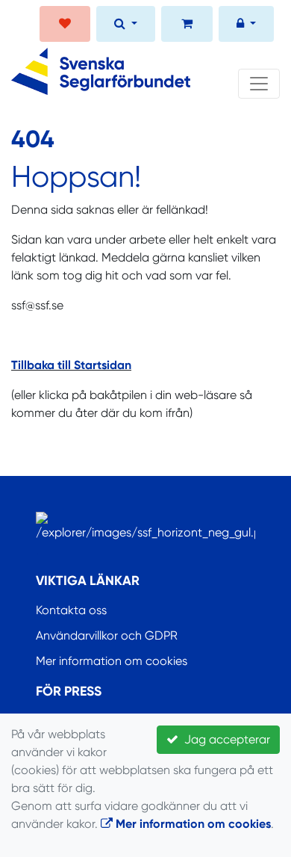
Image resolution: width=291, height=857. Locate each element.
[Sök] (125, 25)
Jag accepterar (224, 739)
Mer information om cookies (111, 661)
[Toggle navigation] (259, 84)
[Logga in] (246, 25)
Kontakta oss (71, 610)
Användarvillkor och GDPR (107, 635)
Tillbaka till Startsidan (71, 365)
